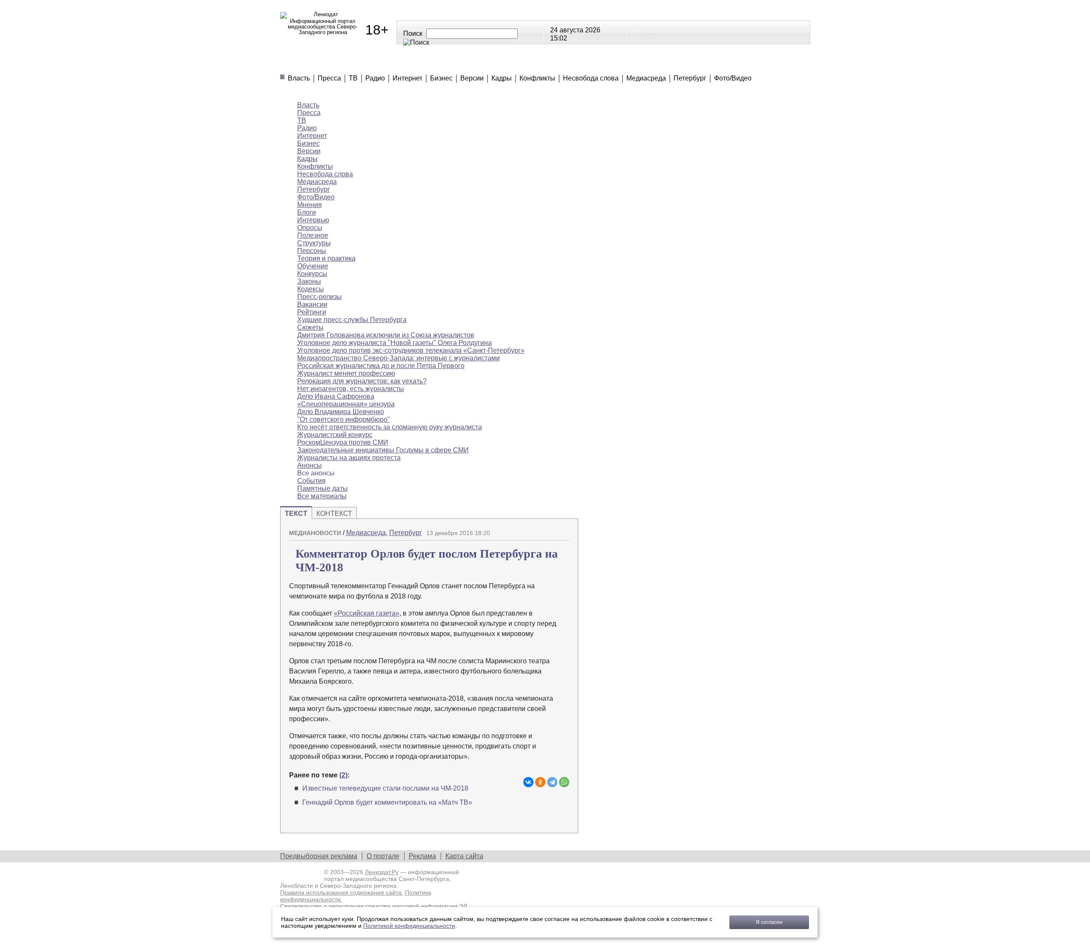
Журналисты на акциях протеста (349, 457)
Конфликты (537, 78)
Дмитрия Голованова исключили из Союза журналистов (385, 335)
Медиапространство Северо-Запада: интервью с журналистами (398, 358)
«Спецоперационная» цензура (346, 404)
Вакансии (312, 304)
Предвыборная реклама (318, 856)
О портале (383, 856)
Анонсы (604, 64)
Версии (472, 78)
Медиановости (319, 64)
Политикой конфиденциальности (409, 925)
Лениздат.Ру (382, 872)
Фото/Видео (733, 78)
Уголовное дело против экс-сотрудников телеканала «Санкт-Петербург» (411, 350)
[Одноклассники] (540, 782)
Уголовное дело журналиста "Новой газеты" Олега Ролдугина (394, 342)
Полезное (438, 64)
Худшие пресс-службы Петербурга (352, 319)
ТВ (353, 78)
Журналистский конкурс (335, 434)
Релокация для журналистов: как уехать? (362, 381)
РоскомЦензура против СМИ (342, 442)
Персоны (311, 250)
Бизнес (441, 78)
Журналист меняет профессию (346, 373)
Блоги (306, 212)
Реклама (422, 856)
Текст (296, 513)
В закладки (562, 529)
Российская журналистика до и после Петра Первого (381, 365)
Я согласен (769, 922)
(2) (343, 775)
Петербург (690, 78)
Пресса (329, 78)
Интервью (313, 220)
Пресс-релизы (319, 296)
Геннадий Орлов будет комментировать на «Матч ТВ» (387, 802)
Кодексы (310, 289)
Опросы (309, 227)
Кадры (501, 78)
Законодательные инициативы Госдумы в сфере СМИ (383, 450)
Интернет (407, 78)
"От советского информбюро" (343, 419)
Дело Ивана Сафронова (335, 396)
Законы (309, 281)
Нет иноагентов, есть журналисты (350, 388)
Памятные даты (322, 488)
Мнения (383, 64)
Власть (299, 78)
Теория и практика (326, 258)
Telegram (646, 32)
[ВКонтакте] (528, 782)
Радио (375, 78)
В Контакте (635, 32)
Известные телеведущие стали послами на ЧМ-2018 (385, 788)
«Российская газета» (366, 613)
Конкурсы (312, 273)
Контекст (334, 513)
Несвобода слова (591, 78)
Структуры (314, 243)
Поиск (412, 33)
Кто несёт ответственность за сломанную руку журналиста (389, 427)
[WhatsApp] (564, 782)
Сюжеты (552, 64)
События (311, 480)
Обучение (312, 266)
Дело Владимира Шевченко (340, 411)
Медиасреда (646, 78)
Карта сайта (464, 856)
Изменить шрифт (548, 529)
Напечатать (533, 529)
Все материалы (670, 64)
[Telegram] (552, 782)
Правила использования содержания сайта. (341, 892)
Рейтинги (497, 64)
